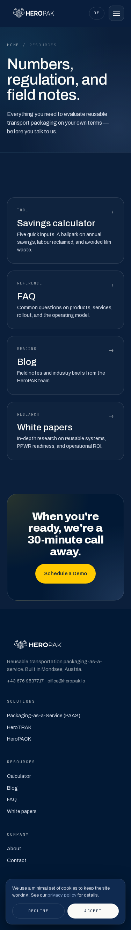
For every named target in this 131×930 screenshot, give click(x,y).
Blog (12, 788)
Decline (38, 910)
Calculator (19, 776)
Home (13, 44)
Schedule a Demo (65, 573)
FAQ (12, 799)
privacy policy (62, 895)
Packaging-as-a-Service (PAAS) (43, 715)
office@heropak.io (66, 681)
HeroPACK (19, 739)
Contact (17, 860)
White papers (22, 811)
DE (97, 12)
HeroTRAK (19, 727)
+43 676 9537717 (25, 681)
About (14, 848)
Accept (93, 910)
